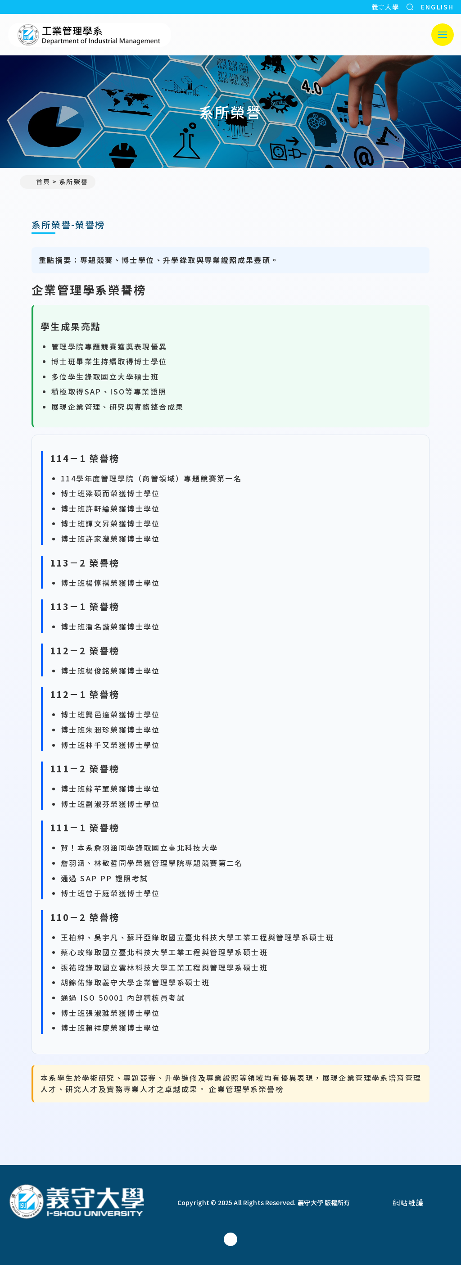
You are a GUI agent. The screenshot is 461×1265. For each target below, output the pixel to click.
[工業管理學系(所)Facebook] (230, 1239)
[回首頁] (89, 34)
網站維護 (408, 1202)
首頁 (43, 181)
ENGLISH (437, 6)
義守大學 (385, 6)
